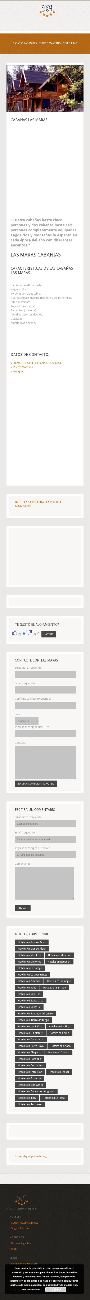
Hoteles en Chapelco (29, 1052)
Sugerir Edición (20, 1228)
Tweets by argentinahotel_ (30, 1156)
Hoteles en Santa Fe (29, 1007)
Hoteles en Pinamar (29, 981)
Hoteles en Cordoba (29, 1059)
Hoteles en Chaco (61, 1046)
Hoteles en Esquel (59, 1072)
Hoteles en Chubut (58, 1052)
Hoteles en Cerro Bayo (31, 1046)
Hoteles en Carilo (59, 1033)
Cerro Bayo (37, 502)
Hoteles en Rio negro (59, 981)
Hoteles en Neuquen (59, 961)
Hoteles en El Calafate (30, 1033)
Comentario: (22, 863)
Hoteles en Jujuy (27, 1097)
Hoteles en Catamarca (31, 1039)
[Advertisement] (45, 171)
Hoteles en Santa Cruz (30, 1000)
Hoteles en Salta (27, 987)
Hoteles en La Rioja (60, 1026)
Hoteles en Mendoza (29, 955)
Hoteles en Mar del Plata (32, 948)
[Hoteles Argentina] (45, 16)
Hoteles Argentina (21, 1243)
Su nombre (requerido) (28, 667)
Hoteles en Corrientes (30, 1065)
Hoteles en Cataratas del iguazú (36, 1091)
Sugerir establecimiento (25, 1222)
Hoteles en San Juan (54, 987)
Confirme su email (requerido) (33, 698)
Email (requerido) (25, 683)
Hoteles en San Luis (29, 994)
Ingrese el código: (32, 726)
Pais (17, 714)
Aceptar (56, 1289)
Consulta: (20, 742)
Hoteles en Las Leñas (30, 1026)
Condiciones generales (24, 1263)
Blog (14, 1248)
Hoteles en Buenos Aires (31, 942)
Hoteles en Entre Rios (30, 1072)
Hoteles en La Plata (54, 1097)
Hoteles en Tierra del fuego (33, 1020)
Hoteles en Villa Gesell (30, 1084)
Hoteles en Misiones (29, 961)
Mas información (31, 1289)
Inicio (20, 502)
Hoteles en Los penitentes (32, 974)
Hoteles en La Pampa (30, 968)
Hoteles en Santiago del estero (35, 1013)
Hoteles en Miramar (59, 955)
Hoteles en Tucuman (30, 1104)
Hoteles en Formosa (29, 1078)
